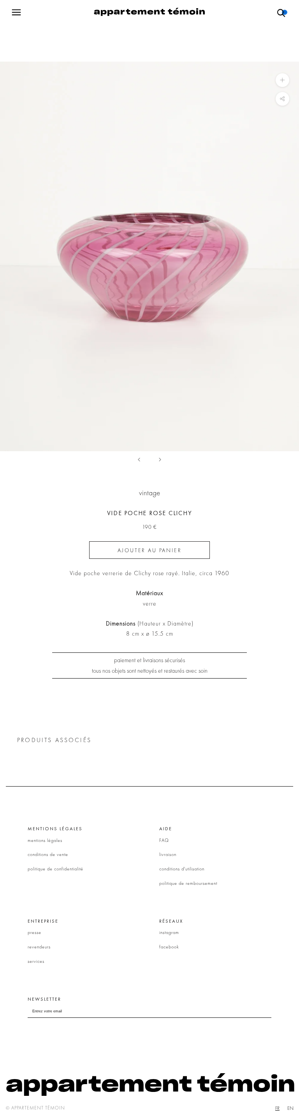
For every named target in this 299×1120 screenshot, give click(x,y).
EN (290, 1108)
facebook (169, 947)
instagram (169, 932)
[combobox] (277, 1108)
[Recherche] (281, 12)
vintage (149, 493)
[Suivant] (160, 459)
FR (277, 1108)
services (36, 961)
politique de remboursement (188, 883)
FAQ (164, 840)
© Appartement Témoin (35, 1108)
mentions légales (45, 840)
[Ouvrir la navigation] (16, 12)
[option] (290, 1108)
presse (34, 932)
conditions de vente (48, 854)
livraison (167, 854)
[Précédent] (139, 459)
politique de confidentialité (55, 869)
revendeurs (39, 947)
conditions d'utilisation (181, 869)
